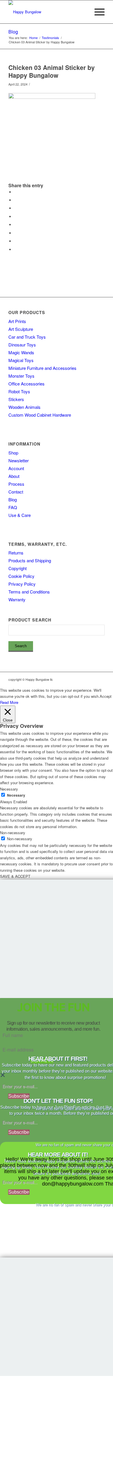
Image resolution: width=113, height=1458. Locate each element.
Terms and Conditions (29, 592)
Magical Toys (21, 360)
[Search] (83, 11)
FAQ (12, 507)
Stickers (16, 399)
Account (16, 468)
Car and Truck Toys (27, 337)
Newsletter (18, 460)
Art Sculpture (20, 329)
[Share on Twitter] (15, 200)
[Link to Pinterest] (100, 679)
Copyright (17, 568)
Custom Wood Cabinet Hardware (39, 415)
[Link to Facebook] (83, 679)
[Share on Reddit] (15, 241)
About (13, 476)
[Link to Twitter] (91, 679)
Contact (15, 492)
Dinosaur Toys (22, 345)
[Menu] (97, 11)
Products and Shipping (29, 560)
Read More (9, 702)
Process (16, 484)
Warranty (16, 599)
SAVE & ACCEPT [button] (15, 876)
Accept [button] (106, 696)
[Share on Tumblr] (15, 224)
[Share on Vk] (15, 233)
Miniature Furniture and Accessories (42, 368)
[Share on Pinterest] (15, 208)
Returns (15, 553)
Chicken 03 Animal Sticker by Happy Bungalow (51, 71)
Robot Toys (19, 391)
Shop (13, 453)
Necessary (16, 795)
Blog (13, 31)
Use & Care (19, 515)
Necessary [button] (9, 789)
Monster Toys (21, 376)
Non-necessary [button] (12, 832)
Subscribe (18, 1096)
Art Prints (17, 321)
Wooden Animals (24, 407)
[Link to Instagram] (74, 679)
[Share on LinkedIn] (15, 216)
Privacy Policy (22, 584)
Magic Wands (21, 352)
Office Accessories (26, 384)
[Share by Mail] (15, 249)
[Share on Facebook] (15, 192)
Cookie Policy (21, 576)
